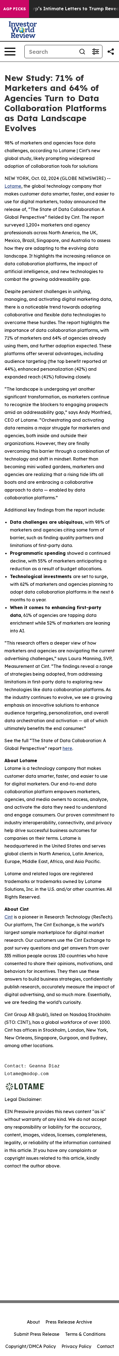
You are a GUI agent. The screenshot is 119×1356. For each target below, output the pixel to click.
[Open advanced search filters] (95, 51)
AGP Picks (14, 8)
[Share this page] (111, 51)
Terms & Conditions (85, 1334)
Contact (105, 1346)
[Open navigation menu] (9, 51)
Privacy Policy (76, 1346)
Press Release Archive (68, 1322)
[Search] (82, 51)
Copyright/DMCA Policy (30, 1346)
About (33, 1322)
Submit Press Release (37, 1334)
